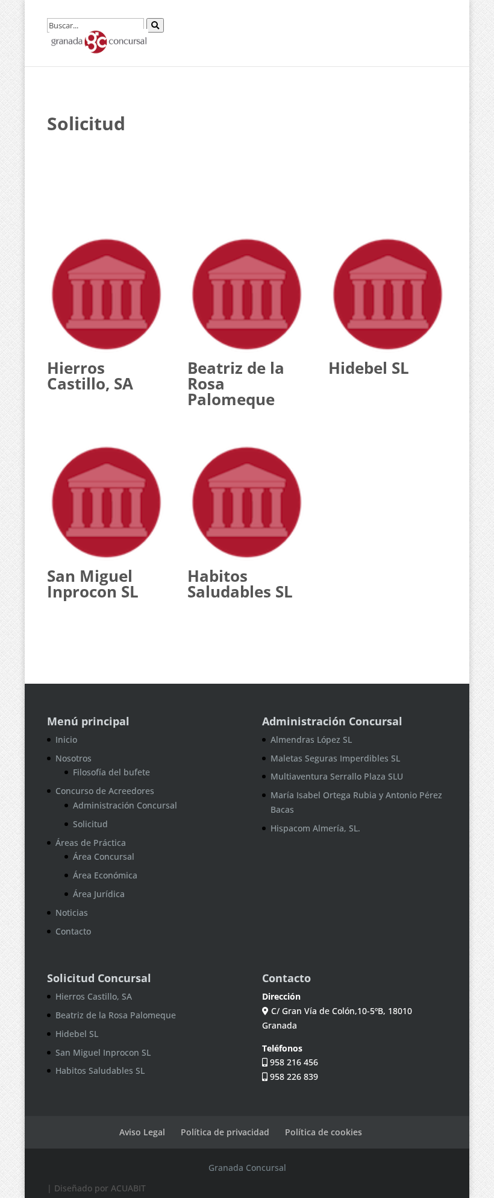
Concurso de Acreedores (104, 790)
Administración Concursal (125, 805)
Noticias (71, 912)
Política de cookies (323, 1132)
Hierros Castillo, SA (90, 375)
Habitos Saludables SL (240, 583)
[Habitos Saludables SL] (246, 502)
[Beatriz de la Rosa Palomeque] (246, 294)
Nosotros (73, 758)
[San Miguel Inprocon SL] (106, 502)
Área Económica (105, 875)
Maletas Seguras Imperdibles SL (335, 758)
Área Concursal (103, 856)
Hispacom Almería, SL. (315, 828)
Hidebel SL (368, 368)
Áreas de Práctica (90, 842)
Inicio (66, 739)
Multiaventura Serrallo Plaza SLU (336, 776)
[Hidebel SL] (387, 294)
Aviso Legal (142, 1132)
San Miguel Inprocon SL (93, 583)
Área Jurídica (99, 894)
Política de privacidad (225, 1132)
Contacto (73, 931)
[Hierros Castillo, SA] (106, 294)
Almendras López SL (311, 739)
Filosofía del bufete (111, 772)
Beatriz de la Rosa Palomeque (115, 1015)
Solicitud (90, 824)
